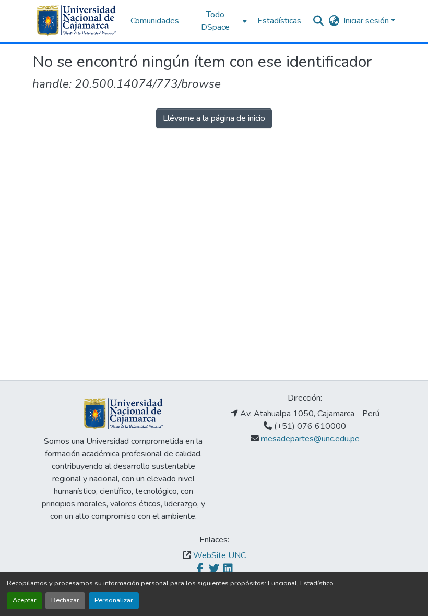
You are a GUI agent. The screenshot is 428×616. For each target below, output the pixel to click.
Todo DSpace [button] (215, 21)
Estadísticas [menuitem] (279, 21)
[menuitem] (218, 21)
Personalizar (113, 600)
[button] (76, 21)
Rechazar (65, 600)
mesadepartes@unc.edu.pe (310, 438)
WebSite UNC (219, 555)
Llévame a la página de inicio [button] (214, 118)
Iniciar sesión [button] (367, 21)
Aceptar (25, 600)
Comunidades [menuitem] (154, 21)
